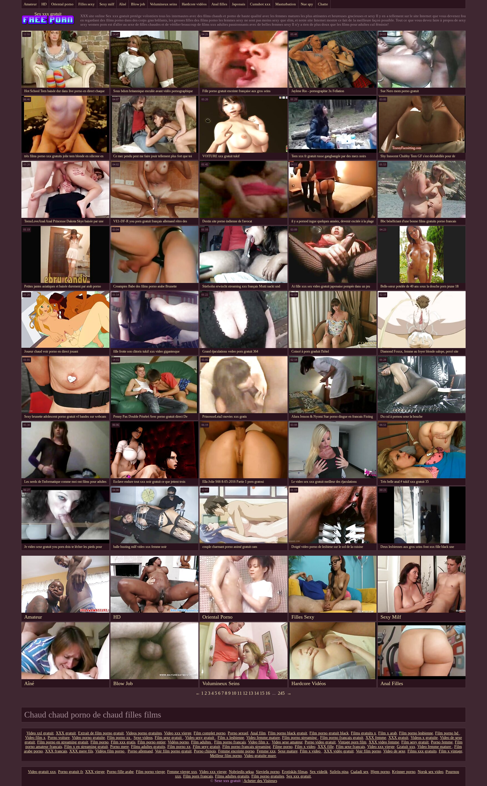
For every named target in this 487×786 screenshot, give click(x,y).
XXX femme (376, 738)
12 (245, 693)
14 (256, 693)
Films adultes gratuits (148, 747)
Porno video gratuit (320, 742)
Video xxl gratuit (40, 733)
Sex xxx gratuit (47, 14)
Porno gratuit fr (70, 772)
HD (44, 4)
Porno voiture (59, 738)
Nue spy (307, 4)
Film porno (99, 742)
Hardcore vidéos (194, 4)
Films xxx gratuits (422, 751)
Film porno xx (119, 738)
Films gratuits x (363, 733)
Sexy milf (106, 4)
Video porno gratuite (88, 738)
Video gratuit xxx (42, 772)
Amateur (30, 4)
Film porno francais (230, 742)
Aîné (122, 4)
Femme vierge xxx (182, 772)
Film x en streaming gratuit (86, 747)
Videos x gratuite (424, 738)
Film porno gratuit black (329, 733)
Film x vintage (450, 751)
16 (267, 693)
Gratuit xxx (406, 747)
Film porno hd (447, 733)
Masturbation (285, 4)
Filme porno (283, 747)
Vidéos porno (178, 742)
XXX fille (326, 747)
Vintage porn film (352, 742)
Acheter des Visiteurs (260, 781)
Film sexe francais (350, 747)
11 (239, 693)
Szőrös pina (339, 772)
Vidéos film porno (110, 751)
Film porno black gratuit (287, 733)
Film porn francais (198, 776)
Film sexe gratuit (169, 738)
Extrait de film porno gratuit (101, 733)
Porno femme (442, 742)
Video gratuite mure (260, 756)
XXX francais (56, 751)
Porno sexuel (238, 733)
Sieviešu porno (268, 772)
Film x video (305, 747)
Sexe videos (143, 738)
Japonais (238, 4)
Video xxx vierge (177, 733)
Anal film (258, 733)
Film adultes (201, 742)
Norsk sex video (430, 772)
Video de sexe (394, 751)
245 (281, 693)
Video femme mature (263, 738)
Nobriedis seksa (241, 772)
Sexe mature (288, 751)
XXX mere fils (81, 751)
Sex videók (318, 772)
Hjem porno (380, 772)
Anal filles (219, 4)
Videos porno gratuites (144, 733)
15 (262, 693)
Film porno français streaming (246, 747)
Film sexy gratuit (415, 742)
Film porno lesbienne (416, 733)
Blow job (138, 4)
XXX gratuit (66, 733)
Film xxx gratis (123, 742)
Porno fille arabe (120, 772)
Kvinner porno (403, 772)
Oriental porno (62, 4)
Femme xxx (266, 751)
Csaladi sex (359, 772)
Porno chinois (205, 751)
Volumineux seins (163, 4)
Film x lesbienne (231, 738)
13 (251, 693)
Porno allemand (140, 751)
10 (234, 693)
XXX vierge (95, 772)
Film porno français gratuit (341, 738)
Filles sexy (86, 4)
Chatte (323, 4)
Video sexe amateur (287, 742)
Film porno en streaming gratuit (62, 742)
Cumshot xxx (260, 4)
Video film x (35, 738)
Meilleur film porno (226, 756)
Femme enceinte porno (236, 751)
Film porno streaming (300, 738)
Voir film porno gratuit (173, 751)
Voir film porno (368, 751)
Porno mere (119, 747)
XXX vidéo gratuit (339, 751)
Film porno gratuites (267, 776)
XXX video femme (384, 742)
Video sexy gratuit (200, 738)
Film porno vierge (150, 772)
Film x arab (387, 733)
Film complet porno (209, 733)
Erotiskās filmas (294, 772)
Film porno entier (151, 742)
